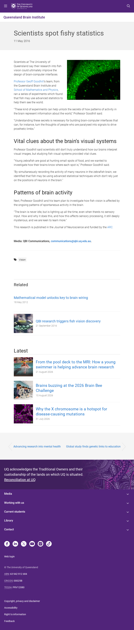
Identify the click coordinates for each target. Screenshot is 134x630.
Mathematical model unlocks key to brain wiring (51, 298)
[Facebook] (7, 544)
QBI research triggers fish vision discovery (68, 321)
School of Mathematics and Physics (36, 89)
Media (8, 493)
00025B (18, 580)
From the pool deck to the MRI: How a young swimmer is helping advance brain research (76, 364)
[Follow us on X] (24, 544)
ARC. (110, 227)
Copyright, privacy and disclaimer (22, 601)
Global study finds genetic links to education (93, 446)
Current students (14, 511)
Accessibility (10, 607)
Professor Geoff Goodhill (29, 81)
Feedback (9, 621)
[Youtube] (32, 544)
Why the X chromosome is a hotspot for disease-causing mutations (71, 411)
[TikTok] (49, 544)
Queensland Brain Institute (24, 17)
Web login (9, 556)
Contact (9, 529)
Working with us (14, 502)
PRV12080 (18, 587)
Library (8, 520)
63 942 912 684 (18, 574)
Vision (22, 259)
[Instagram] (40, 544)
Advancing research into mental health (37, 446)
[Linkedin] (15, 544)
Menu (5, 6)
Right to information (15, 614)
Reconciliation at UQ (20, 480)
